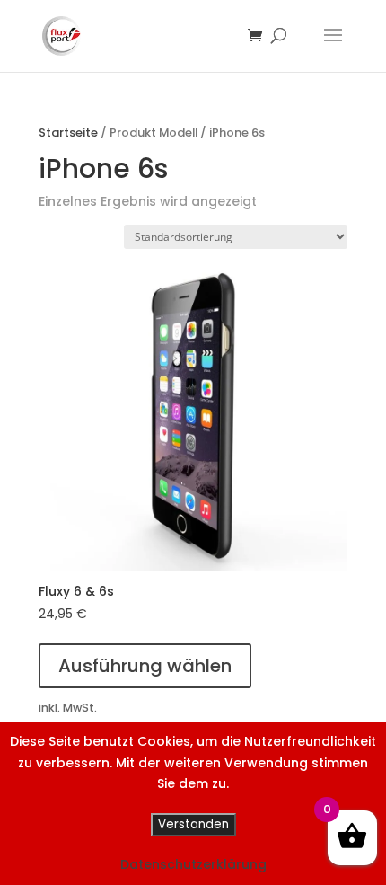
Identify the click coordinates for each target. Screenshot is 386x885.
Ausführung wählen (145, 665)
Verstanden (193, 824)
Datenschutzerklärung (193, 864)
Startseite (68, 132)
